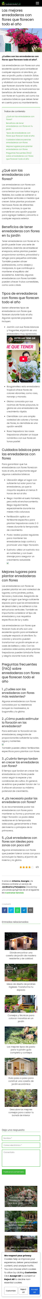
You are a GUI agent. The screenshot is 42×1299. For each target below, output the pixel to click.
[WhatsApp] (17, 910)
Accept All (34, 1291)
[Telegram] (24, 910)
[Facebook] (4, 910)
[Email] (30, 910)
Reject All (23, 1291)
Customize (11, 1290)
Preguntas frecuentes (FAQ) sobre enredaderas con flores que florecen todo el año (19, 156)
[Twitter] (11, 910)
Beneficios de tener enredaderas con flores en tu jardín (19, 126)
